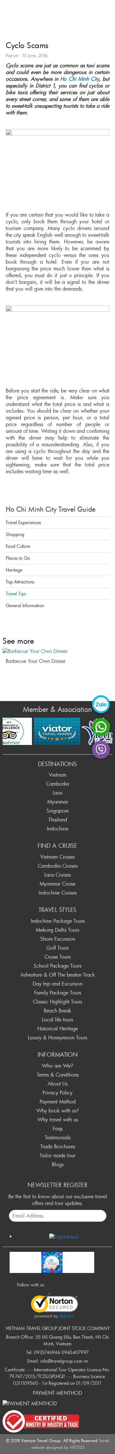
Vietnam (57, 774)
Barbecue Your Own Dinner (35, 661)
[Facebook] (52, 1284)
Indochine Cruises (58, 892)
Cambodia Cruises (58, 865)
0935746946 (47, 1352)
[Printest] (86, 1284)
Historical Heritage (57, 1028)
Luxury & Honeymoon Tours (57, 1037)
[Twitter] (61, 1284)
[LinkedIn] (78, 1284)
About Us (58, 1083)
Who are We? (57, 1065)
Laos (57, 792)
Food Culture (18, 546)
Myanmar (57, 801)
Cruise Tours (57, 956)
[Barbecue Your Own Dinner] (57, 651)
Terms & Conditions (58, 1074)
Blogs (58, 1164)
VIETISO (77, 1447)
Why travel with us (57, 1119)
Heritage (14, 570)
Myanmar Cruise (57, 883)
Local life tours (57, 1019)
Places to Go (18, 558)
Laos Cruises (57, 874)
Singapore (57, 810)
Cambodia (57, 783)
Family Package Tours (57, 992)
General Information (25, 605)
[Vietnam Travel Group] (52, 1261)
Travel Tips (16, 594)
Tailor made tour (57, 1155)
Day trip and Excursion (57, 983)
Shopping (15, 534)
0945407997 (75, 1352)
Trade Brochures (57, 1146)
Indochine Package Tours (58, 920)
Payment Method (58, 1101)
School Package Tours (57, 965)
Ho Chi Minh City (79, 78)
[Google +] (69, 1284)
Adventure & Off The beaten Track (57, 974)
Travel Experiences (23, 522)
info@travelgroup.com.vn (64, 1361)
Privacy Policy (57, 1092)
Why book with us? (57, 1110)
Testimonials (58, 1137)
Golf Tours (57, 947)
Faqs (58, 1128)
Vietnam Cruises (57, 856)
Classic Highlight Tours (57, 1001)
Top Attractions (20, 582)
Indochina (57, 828)
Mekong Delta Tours (57, 929)
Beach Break (57, 1010)
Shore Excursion (57, 938)
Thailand (57, 819)
